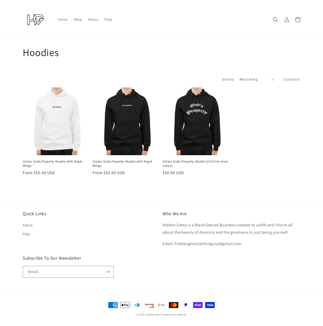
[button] (275, 19)
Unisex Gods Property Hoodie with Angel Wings (52, 163)
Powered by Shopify (175, 314)
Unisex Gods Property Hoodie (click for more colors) (195, 163)
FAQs (27, 234)
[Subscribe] (107, 272)
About (28, 225)
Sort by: (228, 79)
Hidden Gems (154, 314)
